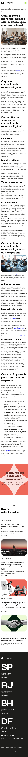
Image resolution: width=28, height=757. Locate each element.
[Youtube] (13, 735)
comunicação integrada (19, 335)
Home (2, 8)
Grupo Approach (9, 8)
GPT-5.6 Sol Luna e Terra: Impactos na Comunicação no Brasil (12, 527)
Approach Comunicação (6, 520)
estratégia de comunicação (19, 274)
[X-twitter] (7, 735)
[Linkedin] (10, 735)
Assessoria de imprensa (9, 400)
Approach (18, 70)
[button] (25, 3)
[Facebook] (2, 735)
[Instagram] (5, 735)
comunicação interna (19, 328)
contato (8, 450)
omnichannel (13, 318)
